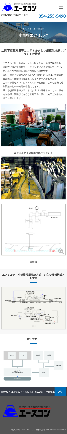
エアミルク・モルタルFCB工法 (27, 391)
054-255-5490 (52, 16)
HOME (4, 391)
